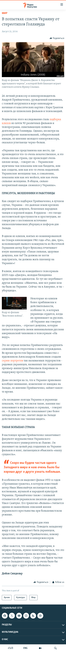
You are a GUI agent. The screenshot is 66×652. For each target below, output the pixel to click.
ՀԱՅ (10, 648)
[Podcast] (40, 616)
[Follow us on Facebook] (5, 616)
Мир (4, 13)
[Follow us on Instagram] (26, 616)
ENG (25, 648)
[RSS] (33, 616)
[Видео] (40, 648)
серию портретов (12, 360)
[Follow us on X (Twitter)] (12, 616)
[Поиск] (55, 648)
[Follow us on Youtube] (19, 616)
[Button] (57, 38)
